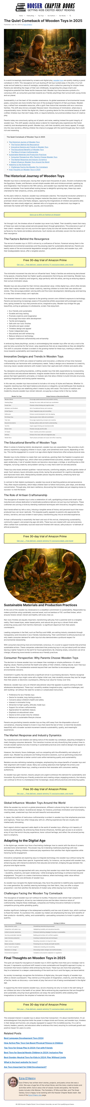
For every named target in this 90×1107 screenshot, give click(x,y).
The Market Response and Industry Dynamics (29, 160)
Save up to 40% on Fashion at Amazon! (45, 215)
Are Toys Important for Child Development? (25, 1067)
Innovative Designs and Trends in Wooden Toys (29, 147)
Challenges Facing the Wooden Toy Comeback (29, 167)
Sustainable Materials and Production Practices (27, 155)
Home (21, 16)
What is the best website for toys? (21, 1062)
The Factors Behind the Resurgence (25, 145)
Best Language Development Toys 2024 (24, 1038)
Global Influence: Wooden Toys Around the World (30, 162)
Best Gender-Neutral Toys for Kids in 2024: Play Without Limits (35, 1057)
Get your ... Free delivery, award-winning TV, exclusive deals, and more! (45, 265)
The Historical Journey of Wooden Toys (24, 142)
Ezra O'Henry (27, 1078)
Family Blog (30, 16)
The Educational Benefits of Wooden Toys (27, 150)
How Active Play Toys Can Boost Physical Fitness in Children (33, 1043)
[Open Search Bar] (70, 15)
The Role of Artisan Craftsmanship (24, 152)
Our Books (62, 16)
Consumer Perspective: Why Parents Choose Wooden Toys (34, 157)
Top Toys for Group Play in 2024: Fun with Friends (28, 1048)
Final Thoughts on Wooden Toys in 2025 (24, 170)
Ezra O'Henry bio (34, 1095)
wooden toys (58, 80)
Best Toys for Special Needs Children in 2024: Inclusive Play (33, 1052)
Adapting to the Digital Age (19, 165)
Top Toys (41, 16)
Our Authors (51, 16)
